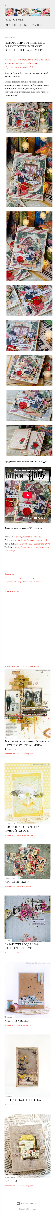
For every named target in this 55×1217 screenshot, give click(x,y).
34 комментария (24, 1105)
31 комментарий (24, 886)
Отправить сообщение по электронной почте (25, 578)
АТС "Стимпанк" (17, 882)
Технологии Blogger (30, 1203)
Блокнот (12, 1181)
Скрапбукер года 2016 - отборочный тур (22, 946)
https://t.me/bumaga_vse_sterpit (31, 540)
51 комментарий (24, 953)
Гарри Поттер (15, 582)
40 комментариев (25, 835)
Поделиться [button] (10, 574)
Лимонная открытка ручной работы (22, 828)
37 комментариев (25, 1186)
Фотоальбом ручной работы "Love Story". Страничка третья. (27, 745)
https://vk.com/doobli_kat (28, 536)
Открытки (13, 25)
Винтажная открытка (23, 1100)
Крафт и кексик (17, 1020)
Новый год (27, 582)
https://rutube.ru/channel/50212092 (32, 544)
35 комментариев (25, 754)
